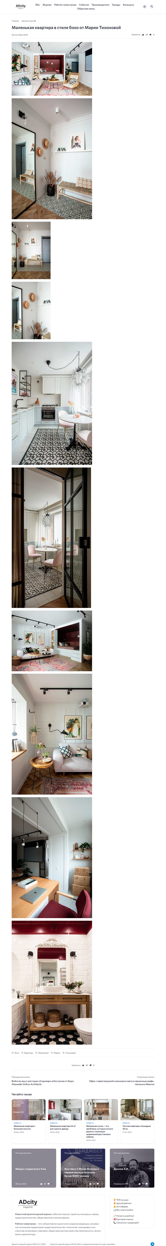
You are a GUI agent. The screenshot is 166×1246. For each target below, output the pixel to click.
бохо (17, 1053)
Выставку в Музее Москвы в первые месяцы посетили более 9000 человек (81, 1172)
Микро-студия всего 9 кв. (30, 1168)
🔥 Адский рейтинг (122, 1203)
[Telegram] (152, 1244)
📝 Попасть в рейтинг (123, 1216)
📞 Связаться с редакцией (126, 1222)
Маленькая (43, 1053)
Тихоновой (70, 1053)
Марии (57, 1053)
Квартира (28, 1053)
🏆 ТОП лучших (121, 1200)
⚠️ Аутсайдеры (120, 1206)
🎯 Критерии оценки (123, 1219)
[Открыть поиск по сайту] (151, 6)
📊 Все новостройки (123, 1210)
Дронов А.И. (121, 1168)
